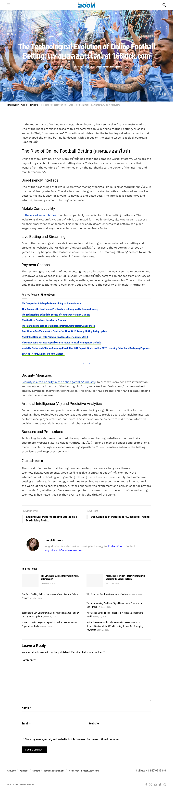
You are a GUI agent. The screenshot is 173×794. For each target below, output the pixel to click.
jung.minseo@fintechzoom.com (63, 550)
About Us (11, 770)
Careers (36, 770)
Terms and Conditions (54, 770)
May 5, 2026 (104, 630)
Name (26, 707)
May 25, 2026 (50, 617)
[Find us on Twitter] (150, 784)
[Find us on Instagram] (165, 784)
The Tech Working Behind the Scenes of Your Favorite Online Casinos (56, 314)
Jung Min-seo (61, 66)
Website (94, 723)
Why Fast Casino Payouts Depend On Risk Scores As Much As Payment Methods (61, 342)
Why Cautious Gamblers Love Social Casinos (44, 320)
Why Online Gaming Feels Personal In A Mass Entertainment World (55, 337)
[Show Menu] (8, 5)
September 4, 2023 (83, 66)
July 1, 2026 (37, 598)
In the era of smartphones (39, 215)
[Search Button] (164, 5)
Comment (29, 660)
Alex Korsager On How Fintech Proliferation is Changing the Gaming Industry (60, 309)
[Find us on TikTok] (160, 785)
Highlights (115, 66)
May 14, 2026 (100, 617)
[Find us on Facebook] (146, 784)
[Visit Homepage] (86, 5)
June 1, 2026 (136, 595)
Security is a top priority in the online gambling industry (58, 382)
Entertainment (102, 66)
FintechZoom (116, 546)
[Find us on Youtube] (155, 784)
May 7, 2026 (47, 626)
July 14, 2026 (113, 583)
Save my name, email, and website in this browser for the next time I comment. (73, 739)
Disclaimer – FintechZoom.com (83, 770)
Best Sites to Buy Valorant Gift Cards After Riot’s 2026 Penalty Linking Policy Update (64, 331)
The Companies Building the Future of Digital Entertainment (51, 303)
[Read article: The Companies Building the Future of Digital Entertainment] (30, 580)
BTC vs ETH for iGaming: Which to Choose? (43, 353)
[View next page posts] (89, 363)
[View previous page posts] (83, 363)
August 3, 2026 (49, 583)
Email (26, 723)
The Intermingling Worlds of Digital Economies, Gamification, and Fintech (58, 325)
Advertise (24, 770)
